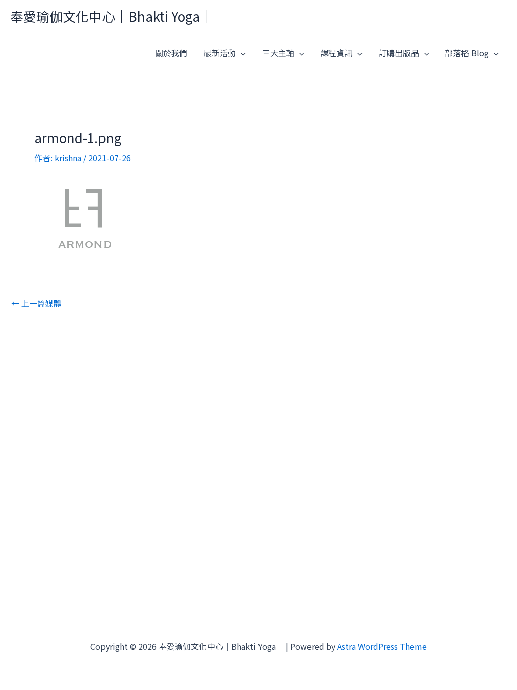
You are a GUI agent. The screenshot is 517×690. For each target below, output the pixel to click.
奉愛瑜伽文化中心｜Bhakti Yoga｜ (111, 16)
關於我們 (171, 52)
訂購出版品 (399, 52)
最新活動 (219, 52)
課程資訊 (336, 52)
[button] (241, 52)
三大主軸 (278, 52)
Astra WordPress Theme (382, 646)
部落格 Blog (467, 52)
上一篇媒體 (36, 303)
